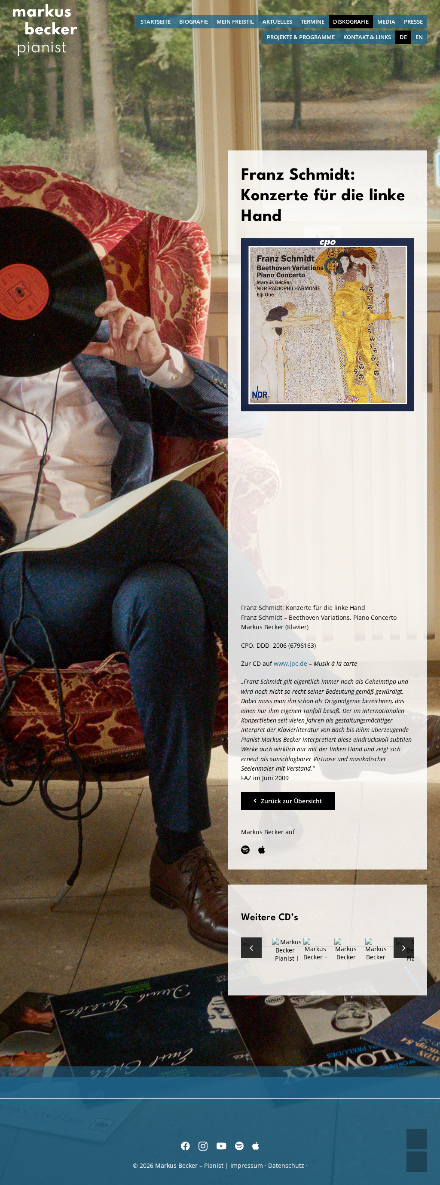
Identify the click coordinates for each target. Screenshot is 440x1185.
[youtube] (221, 1146)
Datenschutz (286, 1165)
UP (416, 1139)
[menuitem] (403, 37)
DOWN (416, 1161)
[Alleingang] (287, 954)
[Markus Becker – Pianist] (45, 7)
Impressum (246, 1165)
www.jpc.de (290, 663)
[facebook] (185, 1146)
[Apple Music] (261, 849)
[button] (251, 947)
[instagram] (203, 1146)
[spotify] (245, 849)
